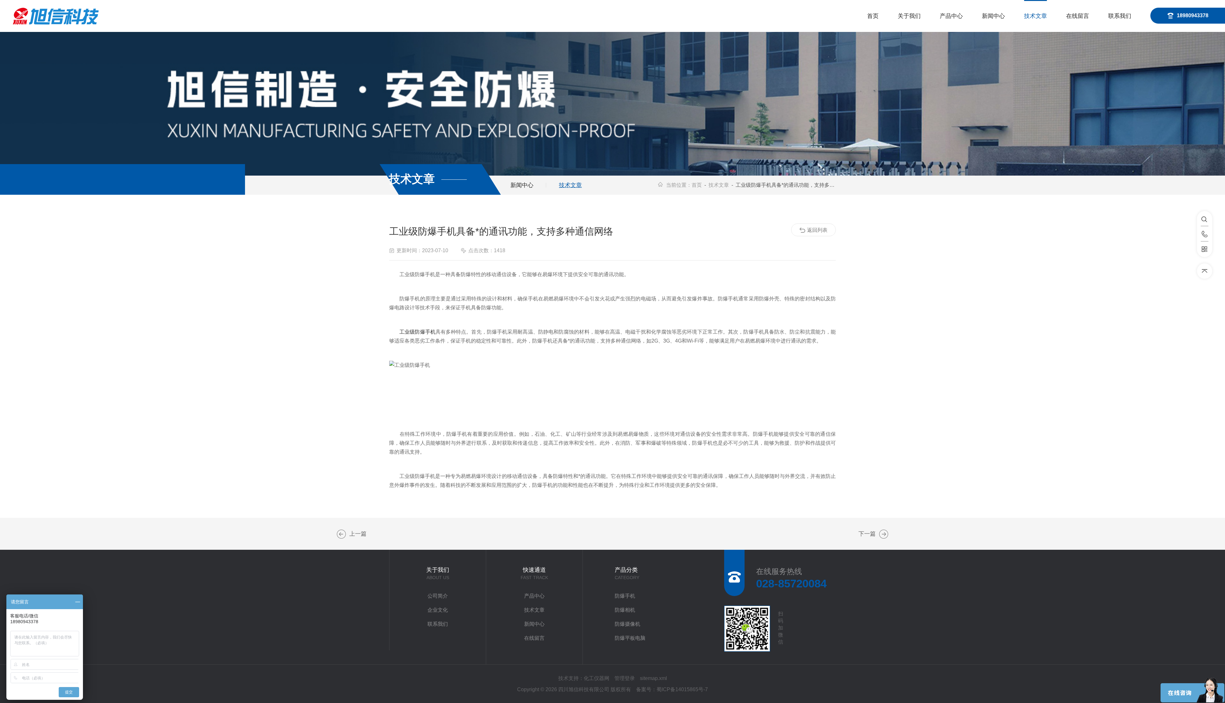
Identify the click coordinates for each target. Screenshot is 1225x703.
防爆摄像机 (627, 624)
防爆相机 (625, 610)
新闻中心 (993, 16)
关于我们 (909, 16)
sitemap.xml (653, 678)
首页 (873, 16)
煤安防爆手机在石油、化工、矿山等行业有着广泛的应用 (883, 534)
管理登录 (624, 678)
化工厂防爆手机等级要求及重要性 (341, 534)
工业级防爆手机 (417, 332)
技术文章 (1035, 16)
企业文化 (437, 610)
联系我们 (1119, 16)
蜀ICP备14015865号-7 (682, 689)
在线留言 (1077, 16)
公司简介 (437, 596)
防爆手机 (625, 596)
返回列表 (817, 230)
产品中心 (951, 16)
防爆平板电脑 (630, 638)
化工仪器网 (596, 678)
